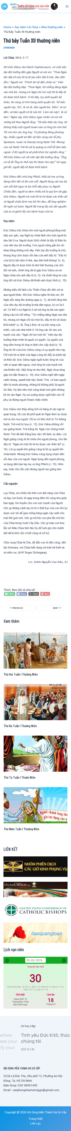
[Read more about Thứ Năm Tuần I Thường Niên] (35, 805)
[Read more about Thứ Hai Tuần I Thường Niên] (35, 650)
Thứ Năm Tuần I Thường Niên (21, 829)
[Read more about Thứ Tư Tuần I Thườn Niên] (35, 753)
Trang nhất (36, 1118)
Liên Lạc (35, 1123)
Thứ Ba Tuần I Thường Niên (20, 726)
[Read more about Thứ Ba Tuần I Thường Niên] (35, 701)
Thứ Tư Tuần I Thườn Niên (20, 777)
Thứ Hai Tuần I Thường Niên (21, 674)
